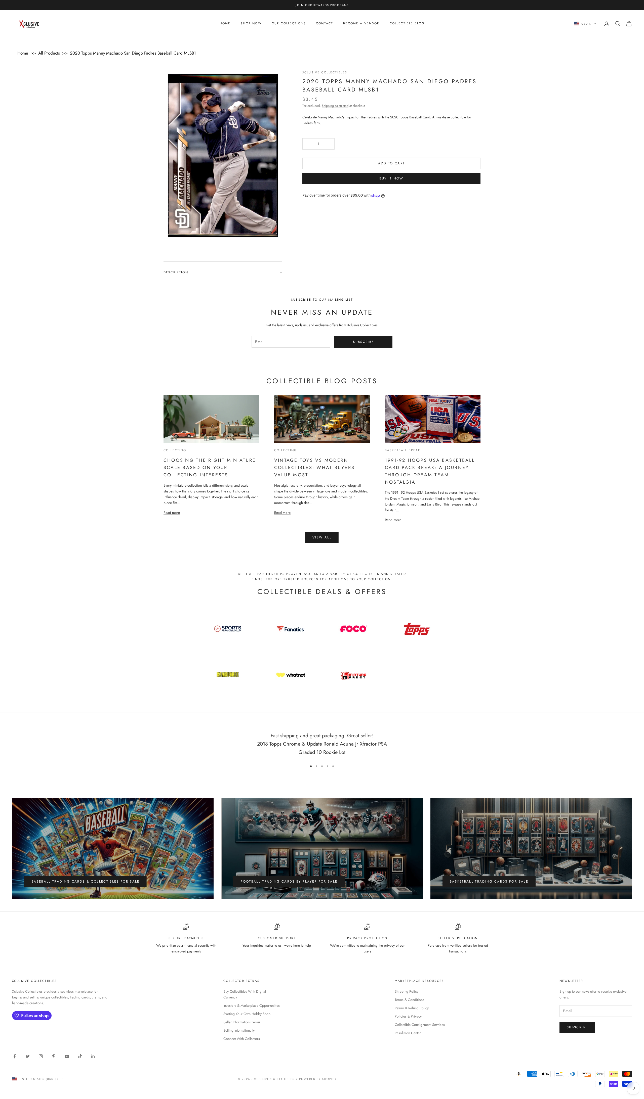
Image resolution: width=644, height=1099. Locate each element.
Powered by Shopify (318, 1079)
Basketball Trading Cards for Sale (489, 881)
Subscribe (363, 341)
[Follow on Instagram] (40, 1056)
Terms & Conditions (409, 999)
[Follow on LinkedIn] (93, 1056)
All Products (49, 53)
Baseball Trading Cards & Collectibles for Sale (85, 881)
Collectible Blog (407, 23)
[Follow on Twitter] (27, 1056)
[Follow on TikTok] (80, 1056)
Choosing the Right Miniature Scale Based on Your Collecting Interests (210, 467)
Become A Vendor (361, 23)
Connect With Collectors (241, 1038)
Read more (172, 512)
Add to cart (391, 163)
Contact (324, 23)
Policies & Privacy (408, 1016)
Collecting (175, 450)
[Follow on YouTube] (66, 1056)
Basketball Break (403, 450)
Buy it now (391, 178)
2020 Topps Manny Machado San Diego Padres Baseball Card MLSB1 (133, 53)
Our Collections (289, 23)
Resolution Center (408, 1032)
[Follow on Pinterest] (53, 1056)
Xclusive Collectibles (324, 72)
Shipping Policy (406, 991)
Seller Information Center (241, 1022)
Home (225, 23)
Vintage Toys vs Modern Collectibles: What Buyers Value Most (314, 467)
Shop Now (250, 23)
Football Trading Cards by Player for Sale (288, 881)
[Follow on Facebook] (14, 1056)
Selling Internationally (239, 1030)
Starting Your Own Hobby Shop (246, 1013)
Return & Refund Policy (412, 1008)
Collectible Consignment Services (420, 1024)
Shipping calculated (335, 105)
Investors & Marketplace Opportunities (251, 1005)
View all (322, 537)
